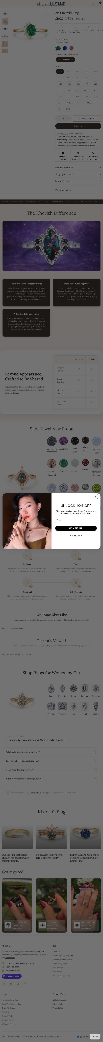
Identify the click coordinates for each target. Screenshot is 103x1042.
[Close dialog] (97, 496)
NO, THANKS (76, 536)
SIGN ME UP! (76, 528)
